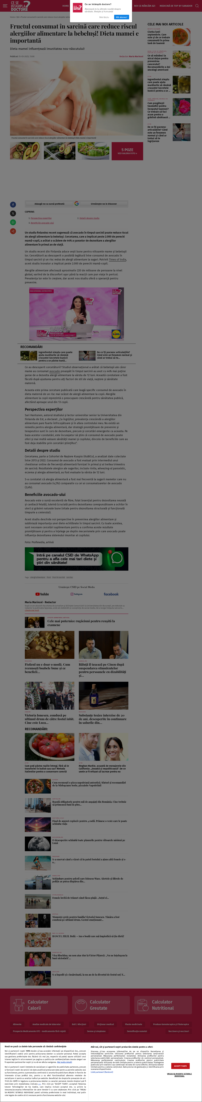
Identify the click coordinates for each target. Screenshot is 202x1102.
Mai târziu (104, 16)
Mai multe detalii (64, 1062)
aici (39, 1084)
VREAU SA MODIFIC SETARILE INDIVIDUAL (179, 1075)
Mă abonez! (121, 16)
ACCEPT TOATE (180, 1066)
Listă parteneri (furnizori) (102, 1072)
